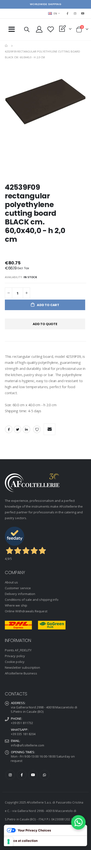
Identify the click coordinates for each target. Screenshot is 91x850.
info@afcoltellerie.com (27, 745)
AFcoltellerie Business (21, 673)
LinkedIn (26, 429)
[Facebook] (67, 13)
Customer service (18, 588)
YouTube (33, 775)
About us (11, 582)
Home (6, 46)
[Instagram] (75, 13)
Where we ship (16, 605)
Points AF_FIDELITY (18, 650)
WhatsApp (44, 775)
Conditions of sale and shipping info (31, 599)
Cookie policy (15, 662)
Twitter (17, 429)
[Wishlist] (51, 29)
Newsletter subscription (22, 667)
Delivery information (20, 594)
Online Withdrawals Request (26, 611)
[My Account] (39, 29)
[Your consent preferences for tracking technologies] (8, 841)
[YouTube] (83, 13)
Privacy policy (15, 656)
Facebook (9, 429)
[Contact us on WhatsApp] (78, 822)
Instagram (10, 775)
